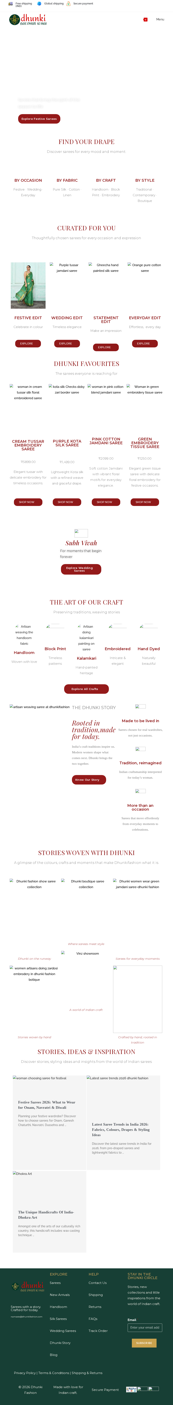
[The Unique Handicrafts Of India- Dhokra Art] (49, 1191)
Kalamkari (86, 658)
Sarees (55, 1283)
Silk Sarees (58, 1319)
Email (133, 1320)
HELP (94, 1274)
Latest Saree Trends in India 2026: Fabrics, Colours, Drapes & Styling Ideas (121, 1129)
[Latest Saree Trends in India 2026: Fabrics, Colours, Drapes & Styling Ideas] (123, 1099)
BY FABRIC (67, 180)
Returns (95, 1307)
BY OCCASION (28, 180)
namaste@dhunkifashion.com (26, 1316)
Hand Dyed (149, 649)
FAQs (93, 1319)
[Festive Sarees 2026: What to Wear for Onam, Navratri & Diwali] (49, 1088)
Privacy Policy (25, 1373)
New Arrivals (60, 1295)
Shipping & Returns (87, 1373)
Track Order (98, 1331)
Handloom (24, 652)
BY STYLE (144, 180)
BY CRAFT (106, 180)
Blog (53, 1355)
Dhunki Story (60, 1343)
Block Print (55, 649)
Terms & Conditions (53, 1373)
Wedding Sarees (63, 1331)
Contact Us (98, 1283)
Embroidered (118, 649)
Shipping (96, 1295)
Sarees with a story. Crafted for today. (26, 1308)
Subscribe (144, 1343)
